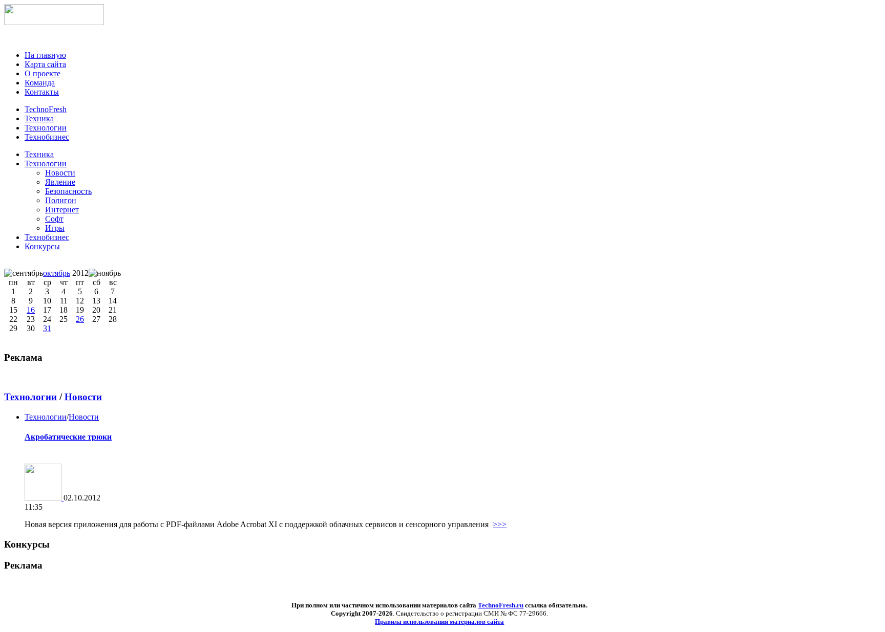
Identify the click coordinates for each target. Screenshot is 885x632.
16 (31, 310)
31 (47, 328)
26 (80, 319)
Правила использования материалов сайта (439, 621)
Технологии (46, 163)
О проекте (42, 73)
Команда (40, 82)
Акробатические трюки (68, 436)
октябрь (56, 273)
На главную (45, 55)
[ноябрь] (105, 273)
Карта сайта (45, 64)
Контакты (42, 92)
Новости (83, 396)
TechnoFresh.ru (500, 605)
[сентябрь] (23, 273)
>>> (500, 524)
